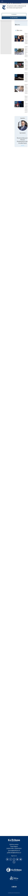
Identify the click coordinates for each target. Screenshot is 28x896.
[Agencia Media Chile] (14, 886)
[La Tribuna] (14, 869)
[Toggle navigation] (2, 1)
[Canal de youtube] (20, 859)
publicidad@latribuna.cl (14, 852)
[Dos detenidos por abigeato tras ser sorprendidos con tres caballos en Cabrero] (20, 64)
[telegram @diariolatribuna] (17, 859)
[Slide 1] (21, 145)
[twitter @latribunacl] (10, 859)
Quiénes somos (14, 844)
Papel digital (14, 846)
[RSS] (14, 862)
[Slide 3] (23, 145)
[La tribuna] (14, 840)
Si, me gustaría (14, 17)
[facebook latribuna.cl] (7, 859)
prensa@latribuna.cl (14, 850)
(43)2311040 (10, 848)
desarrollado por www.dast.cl (14, 892)
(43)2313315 (17, 848)
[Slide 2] (22, 145)
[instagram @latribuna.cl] (14, 859)
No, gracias (14, 14)
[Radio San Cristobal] (14, 878)
